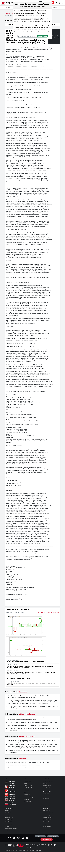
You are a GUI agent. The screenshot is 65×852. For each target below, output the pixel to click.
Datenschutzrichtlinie (44, 32)
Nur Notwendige (31, 36)
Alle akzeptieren (42, 36)
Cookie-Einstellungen (20, 29)
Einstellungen (22, 36)
